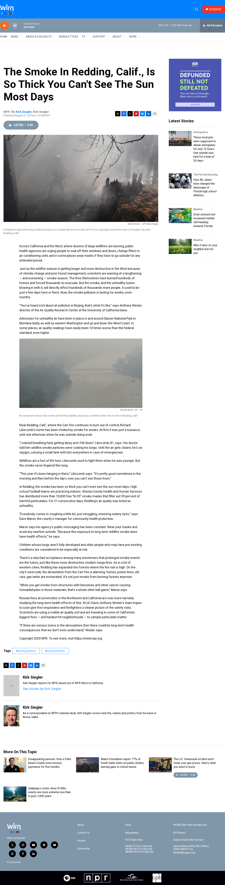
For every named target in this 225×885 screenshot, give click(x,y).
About (117, 36)
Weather (198, 209)
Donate (81, 840)
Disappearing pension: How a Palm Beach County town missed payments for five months (49, 763)
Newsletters (68, 36)
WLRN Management (184, 852)
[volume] (15, 26)
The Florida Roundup (205, 174)
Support (99, 36)
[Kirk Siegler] (11, 685)
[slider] (20, 25)
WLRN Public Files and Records (190, 825)
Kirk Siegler (24, 112)
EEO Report (179, 833)
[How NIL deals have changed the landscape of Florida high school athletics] (180, 180)
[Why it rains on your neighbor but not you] (180, 246)
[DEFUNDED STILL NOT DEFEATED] (195, 85)
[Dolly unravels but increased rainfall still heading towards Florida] (180, 215)
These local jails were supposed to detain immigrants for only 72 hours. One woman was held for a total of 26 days (204, 149)
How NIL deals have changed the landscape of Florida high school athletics (205, 187)
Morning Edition (26, 651)
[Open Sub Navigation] (21, 36)
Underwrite (83, 848)
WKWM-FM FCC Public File (139, 852)
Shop (128, 825)
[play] (4, 26)
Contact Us (83, 833)
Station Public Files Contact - (189, 840)
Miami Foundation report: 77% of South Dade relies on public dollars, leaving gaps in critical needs (122, 763)
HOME (4, 36)
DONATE (215, 9)
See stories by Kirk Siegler (42, 688)
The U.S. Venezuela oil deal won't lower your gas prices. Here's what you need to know (194, 763)
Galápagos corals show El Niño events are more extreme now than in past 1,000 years (49, 792)
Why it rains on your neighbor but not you (205, 249)
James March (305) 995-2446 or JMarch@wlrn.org (191, 847)
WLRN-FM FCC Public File (138, 849)
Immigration (200, 132)
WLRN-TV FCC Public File (138, 846)
